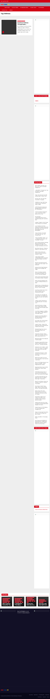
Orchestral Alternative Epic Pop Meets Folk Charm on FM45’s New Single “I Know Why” (41, 377)
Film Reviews (41, 7)
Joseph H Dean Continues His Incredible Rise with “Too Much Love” (41, 301)
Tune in (10, 10)
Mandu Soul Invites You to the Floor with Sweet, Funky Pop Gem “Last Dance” (41, 358)
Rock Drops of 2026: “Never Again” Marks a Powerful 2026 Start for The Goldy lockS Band (41, 387)
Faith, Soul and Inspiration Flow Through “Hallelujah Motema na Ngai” (41, 281)
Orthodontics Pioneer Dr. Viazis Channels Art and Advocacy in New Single (41, 354)
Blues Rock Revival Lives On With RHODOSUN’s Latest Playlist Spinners (41, 368)
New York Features (29, 598)
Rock (8, 602)
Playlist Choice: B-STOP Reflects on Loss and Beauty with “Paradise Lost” (41, 408)
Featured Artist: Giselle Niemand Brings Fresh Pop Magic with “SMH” (41, 268)
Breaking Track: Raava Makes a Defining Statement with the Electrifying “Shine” (41, 317)
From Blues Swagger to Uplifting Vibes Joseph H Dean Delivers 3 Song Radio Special (41, 312)
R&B (22, 602)
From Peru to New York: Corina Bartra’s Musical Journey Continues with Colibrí (41, 291)
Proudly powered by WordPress (6, 695)
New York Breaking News (6, 598)
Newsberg (15, 695)
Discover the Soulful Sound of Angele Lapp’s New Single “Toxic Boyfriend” (41, 263)
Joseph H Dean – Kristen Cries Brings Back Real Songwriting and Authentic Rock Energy (41, 325)
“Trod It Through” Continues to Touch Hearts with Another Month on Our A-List (41, 212)
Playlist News (15, 7)
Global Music (33, 7)
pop (20, 602)
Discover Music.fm (26, 612)
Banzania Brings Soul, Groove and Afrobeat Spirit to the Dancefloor (41, 330)
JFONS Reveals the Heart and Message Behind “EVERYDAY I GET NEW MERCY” (41, 208)
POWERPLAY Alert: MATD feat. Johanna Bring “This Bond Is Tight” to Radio (41, 203)
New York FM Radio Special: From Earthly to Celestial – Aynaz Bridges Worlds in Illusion (41, 363)
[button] (46, 8)
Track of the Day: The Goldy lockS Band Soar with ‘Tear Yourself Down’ (40, 234)
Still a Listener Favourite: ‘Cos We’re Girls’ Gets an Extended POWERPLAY (40, 186)
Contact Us (4, 10)
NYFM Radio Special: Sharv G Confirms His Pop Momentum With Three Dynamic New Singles (41, 373)
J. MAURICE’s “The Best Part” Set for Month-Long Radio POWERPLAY (41, 191)
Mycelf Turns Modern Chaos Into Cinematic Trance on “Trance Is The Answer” (41, 382)
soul (27, 602)
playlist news (5, 602)
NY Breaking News (24, 7)
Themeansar (20, 695)
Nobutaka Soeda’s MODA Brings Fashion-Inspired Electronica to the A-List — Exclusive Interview (41, 343)
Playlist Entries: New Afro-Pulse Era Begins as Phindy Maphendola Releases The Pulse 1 (41, 403)
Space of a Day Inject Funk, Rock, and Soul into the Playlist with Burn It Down (41, 413)
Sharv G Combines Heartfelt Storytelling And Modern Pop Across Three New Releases (40, 273)
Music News (7, 7)
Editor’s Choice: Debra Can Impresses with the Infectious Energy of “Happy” (40, 253)
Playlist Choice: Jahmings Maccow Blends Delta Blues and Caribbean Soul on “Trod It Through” (41, 286)
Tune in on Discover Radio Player (41, 509)
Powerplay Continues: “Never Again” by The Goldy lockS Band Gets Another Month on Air (41, 335)
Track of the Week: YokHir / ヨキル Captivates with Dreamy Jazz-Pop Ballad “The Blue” (41, 238)
